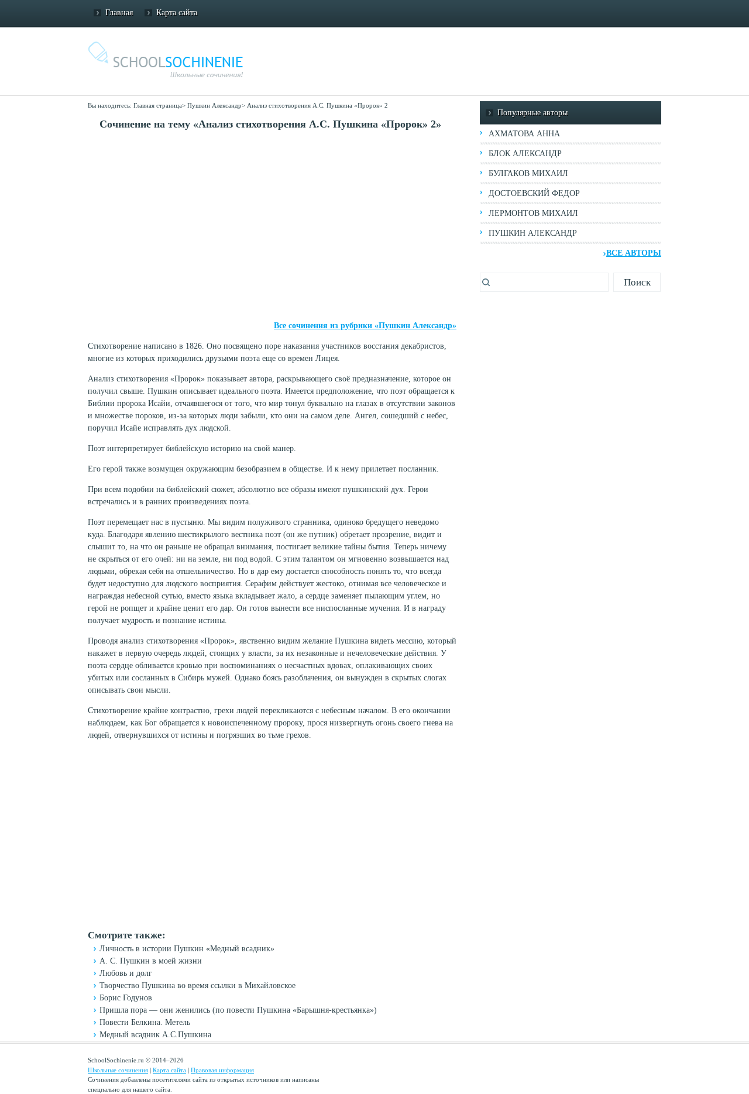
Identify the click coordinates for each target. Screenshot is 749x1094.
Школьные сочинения (118, 1070)
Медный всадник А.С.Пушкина (155, 1034)
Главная (119, 12)
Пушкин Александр (214, 105)
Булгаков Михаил (528, 173)
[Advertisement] (272, 226)
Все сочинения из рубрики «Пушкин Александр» (365, 325)
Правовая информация (222, 1070)
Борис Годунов (125, 997)
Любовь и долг (125, 973)
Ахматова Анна (524, 133)
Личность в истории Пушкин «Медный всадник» (186, 948)
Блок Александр (525, 153)
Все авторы (633, 253)
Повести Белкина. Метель (144, 1022)
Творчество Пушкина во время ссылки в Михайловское (197, 985)
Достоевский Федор (534, 193)
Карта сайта (176, 12)
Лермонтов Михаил (533, 213)
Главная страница (157, 105)
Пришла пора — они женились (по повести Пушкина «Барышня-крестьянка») (238, 1010)
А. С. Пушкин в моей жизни (150, 961)
